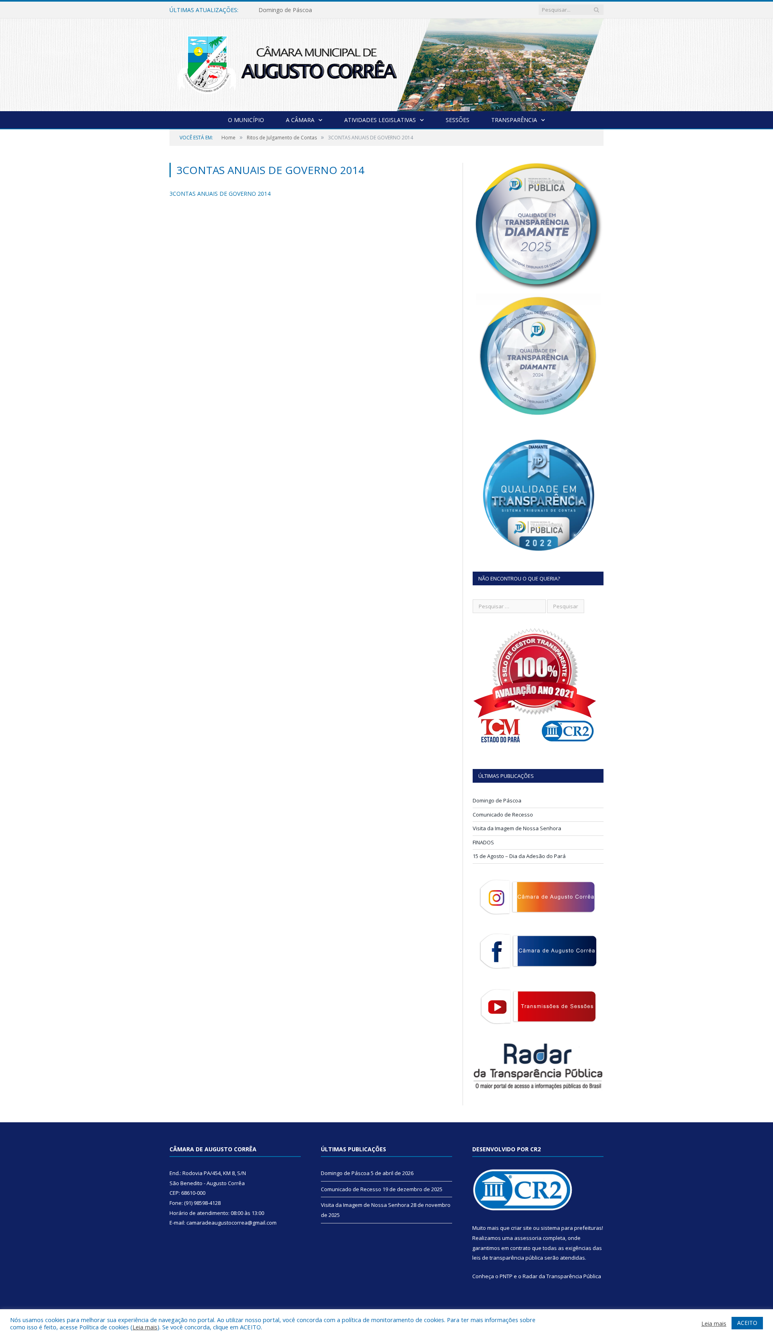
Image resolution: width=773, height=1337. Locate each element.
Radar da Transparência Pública (562, 1276)
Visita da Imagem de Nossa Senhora (517, 828)
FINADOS (483, 842)
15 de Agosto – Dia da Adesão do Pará (519, 856)
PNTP (506, 1276)
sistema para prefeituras (571, 1227)
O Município (246, 120)
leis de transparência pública (507, 1257)
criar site (521, 1227)
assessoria (528, 1238)
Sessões (457, 120)
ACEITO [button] (747, 1323)
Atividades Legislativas (380, 120)
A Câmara (300, 120)
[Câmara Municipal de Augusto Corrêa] (386, 63)
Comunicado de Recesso (290, 10)
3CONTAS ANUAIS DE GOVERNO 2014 (220, 193)
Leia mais (144, 1327)
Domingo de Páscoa (497, 800)
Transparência (514, 120)
